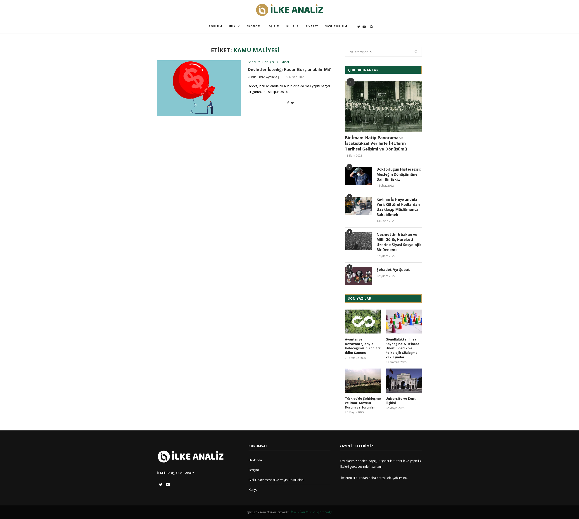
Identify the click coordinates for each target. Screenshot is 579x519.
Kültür (292, 26)
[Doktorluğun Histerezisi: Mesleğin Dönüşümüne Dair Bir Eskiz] (358, 176)
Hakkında (255, 460)
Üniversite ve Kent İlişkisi (401, 400)
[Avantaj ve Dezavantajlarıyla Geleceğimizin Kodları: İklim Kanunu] (363, 322)
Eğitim (274, 26)
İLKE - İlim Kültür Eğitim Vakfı (311, 512)
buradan (362, 478)
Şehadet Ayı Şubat (393, 269)
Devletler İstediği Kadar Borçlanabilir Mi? (289, 69)
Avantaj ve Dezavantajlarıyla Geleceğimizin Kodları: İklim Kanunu (363, 346)
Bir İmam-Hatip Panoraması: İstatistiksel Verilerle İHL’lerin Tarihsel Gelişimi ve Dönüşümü (376, 143)
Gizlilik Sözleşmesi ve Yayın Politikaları (276, 480)
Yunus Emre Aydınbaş (263, 77)
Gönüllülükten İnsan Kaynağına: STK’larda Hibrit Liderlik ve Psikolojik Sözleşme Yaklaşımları (402, 348)
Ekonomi (254, 26)
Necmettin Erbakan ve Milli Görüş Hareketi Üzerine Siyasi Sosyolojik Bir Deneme (399, 242)
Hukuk (234, 26)
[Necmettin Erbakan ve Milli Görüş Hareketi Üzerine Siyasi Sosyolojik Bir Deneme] (358, 241)
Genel (252, 62)
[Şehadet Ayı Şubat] (358, 276)
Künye (253, 489)
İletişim (254, 470)
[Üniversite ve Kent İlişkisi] (404, 381)
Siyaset (312, 26)
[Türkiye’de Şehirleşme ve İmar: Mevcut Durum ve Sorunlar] (363, 381)
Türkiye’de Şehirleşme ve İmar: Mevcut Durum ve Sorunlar (363, 402)
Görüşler (268, 62)
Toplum (215, 26)
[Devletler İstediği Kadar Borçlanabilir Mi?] (199, 88)
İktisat (285, 62)
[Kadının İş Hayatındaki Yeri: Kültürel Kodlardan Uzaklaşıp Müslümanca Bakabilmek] (358, 206)
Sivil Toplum (336, 26)
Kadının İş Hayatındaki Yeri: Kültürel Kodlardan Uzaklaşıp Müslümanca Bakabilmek (398, 207)
